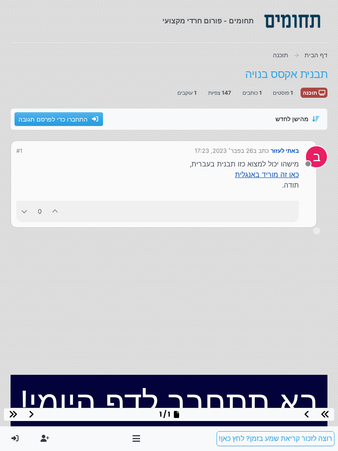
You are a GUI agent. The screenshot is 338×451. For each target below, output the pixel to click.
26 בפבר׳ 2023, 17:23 (224, 150)
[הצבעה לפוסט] (55, 211)
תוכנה (311, 92)
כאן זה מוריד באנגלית (267, 174)
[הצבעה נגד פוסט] (24, 211)
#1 (19, 150)
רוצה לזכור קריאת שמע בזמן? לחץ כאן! (275, 438)
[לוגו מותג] (292, 21)
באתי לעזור (285, 150)
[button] (137, 438)
